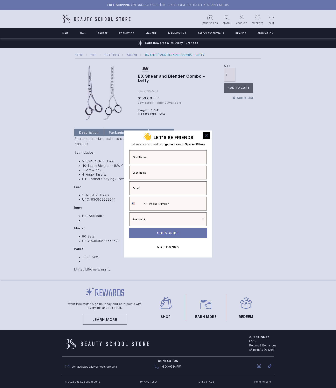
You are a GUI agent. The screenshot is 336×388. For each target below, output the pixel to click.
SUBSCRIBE (168, 233)
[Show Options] (203, 219)
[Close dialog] (206, 135)
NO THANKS (168, 247)
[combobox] (138, 203)
